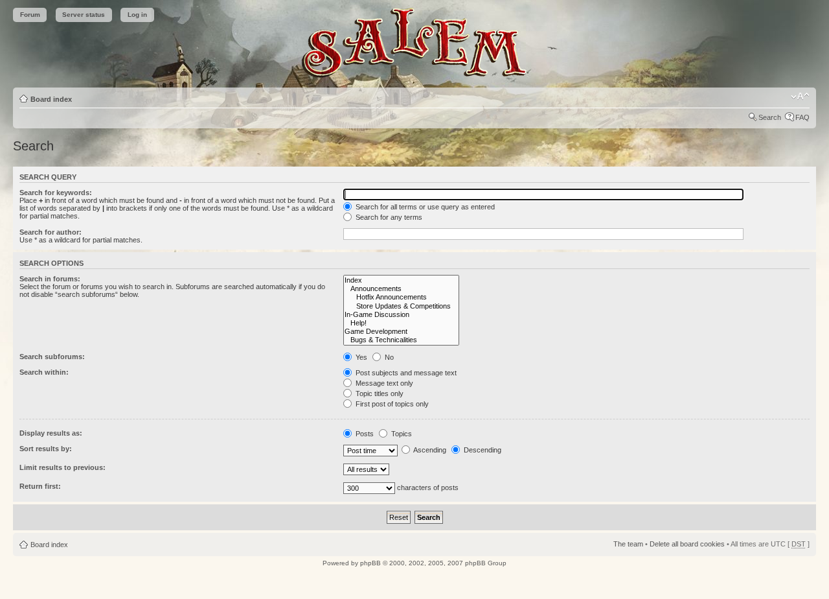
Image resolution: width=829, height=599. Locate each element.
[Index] (401, 280)
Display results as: (50, 433)
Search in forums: (49, 279)
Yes (360, 357)
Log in (137, 14)
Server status (83, 14)
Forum (30, 14)
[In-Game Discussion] (401, 315)
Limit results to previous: (62, 467)
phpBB (370, 563)
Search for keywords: (55, 192)
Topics (400, 434)
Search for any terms (388, 217)
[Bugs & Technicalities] (401, 340)
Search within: (44, 372)
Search (769, 117)
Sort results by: (45, 448)
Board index (51, 99)
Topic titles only (378, 393)
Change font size (800, 96)
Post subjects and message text (405, 373)
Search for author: (50, 232)
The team (628, 544)
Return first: (40, 486)
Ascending (429, 450)
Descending (481, 450)
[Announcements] (401, 289)
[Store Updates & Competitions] (401, 306)
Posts (364, 434)
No (388, 357)
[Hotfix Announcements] (401, 297)
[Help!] (401, 323)
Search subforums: (52, 356)
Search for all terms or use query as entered (424, 207)
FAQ (802, 117)
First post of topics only (391, 404)
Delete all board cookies (687, 544)
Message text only (383, 383)
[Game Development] (401, 331)
